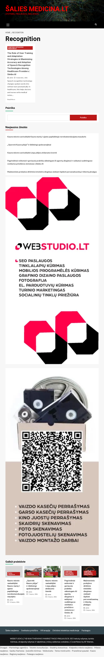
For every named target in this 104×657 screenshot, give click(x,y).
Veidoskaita (48, 650)
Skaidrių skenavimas (59, 647)
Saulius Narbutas (17, 650)
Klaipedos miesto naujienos (81, 647)
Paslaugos (86, 630)
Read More (11, 99)
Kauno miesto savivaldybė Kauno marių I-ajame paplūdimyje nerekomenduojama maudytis (46, 136)
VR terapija (45, 630)
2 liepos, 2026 (52, 597)
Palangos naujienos (35, 654)
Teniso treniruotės (62, 650)
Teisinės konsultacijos (38, 647)
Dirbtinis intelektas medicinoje (66, 630)
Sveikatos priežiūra (29, 630)
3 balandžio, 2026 (21, 78)
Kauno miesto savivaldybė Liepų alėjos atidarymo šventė (32, 153)
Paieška (10, 107)
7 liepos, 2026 (33, 594)
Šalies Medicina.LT (36, 9)
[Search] (95, 24)
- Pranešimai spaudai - (80, 650)
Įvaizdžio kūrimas (33, 650)
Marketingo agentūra (18, 647)
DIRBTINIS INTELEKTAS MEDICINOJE (15, 47)
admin (11, 77)
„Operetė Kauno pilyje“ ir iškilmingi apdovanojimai (29, 145)
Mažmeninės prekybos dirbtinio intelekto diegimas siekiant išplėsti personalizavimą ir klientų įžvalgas (52, 172)
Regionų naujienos (17, 654)
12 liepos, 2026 (14, 602)
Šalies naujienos (11, 573)
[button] (8, 24)
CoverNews (76, 641)
